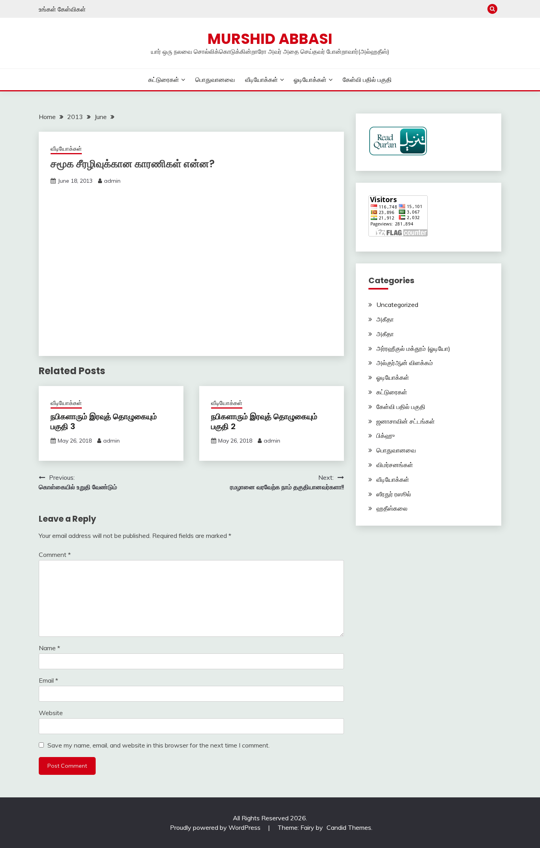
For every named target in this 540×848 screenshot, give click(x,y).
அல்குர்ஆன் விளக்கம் (404, 363)
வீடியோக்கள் (261, 79)
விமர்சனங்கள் (394, 465)
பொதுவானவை (215, 79)
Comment (55, 554)
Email (48, 680)
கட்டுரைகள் (163, 79)
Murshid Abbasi (270, 38)
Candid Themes (349, 827)
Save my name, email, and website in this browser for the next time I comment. (158, 745)
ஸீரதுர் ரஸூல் (393, 494)
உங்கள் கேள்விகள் (62, 9)
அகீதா (385, 319)
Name (49, 648)
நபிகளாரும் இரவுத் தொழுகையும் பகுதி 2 (264, 421)
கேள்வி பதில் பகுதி (367, 79)
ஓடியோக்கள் (310, 79)
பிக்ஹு (385, 435)
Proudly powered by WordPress (216, 827)
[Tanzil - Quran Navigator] (398, 153)
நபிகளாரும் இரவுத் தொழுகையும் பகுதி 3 (104, 421)
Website (51, 713)
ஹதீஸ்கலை (392, 508)
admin (112, 180)
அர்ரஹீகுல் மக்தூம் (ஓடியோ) (413, 348)
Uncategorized (397, 305)
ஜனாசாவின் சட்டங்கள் (405, 421)
